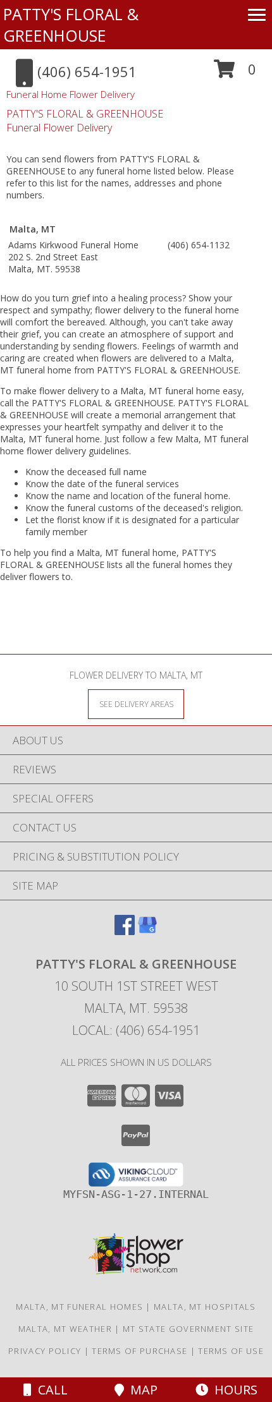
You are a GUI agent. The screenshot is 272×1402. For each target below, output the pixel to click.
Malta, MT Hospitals (205, 1306)
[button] (235, 73)
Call (50, 1389)
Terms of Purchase (139, 1351)
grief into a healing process (126, 298)
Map (141, 1389)
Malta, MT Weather (65, 1328)
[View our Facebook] (124, 931)
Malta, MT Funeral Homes (79, 1306)
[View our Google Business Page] (147, 931)
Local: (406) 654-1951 (136, 1030)
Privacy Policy (44, 1351)
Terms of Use (231, 1351)
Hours (232, 1389)
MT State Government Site (188, 1328)
